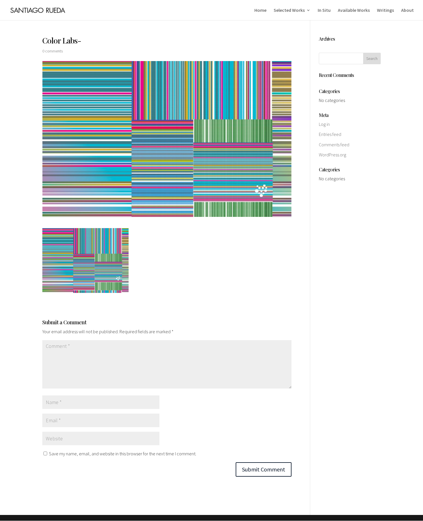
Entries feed (330, 134)
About (407, 10)
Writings (385, 10)
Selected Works (289, 10)
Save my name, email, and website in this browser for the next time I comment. (122, 453)
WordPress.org (332, 155)
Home (260, 10)
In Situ (324, 10)
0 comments (52, 51)
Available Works (354, 10)
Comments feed (334, 144)
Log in (324, 124)
